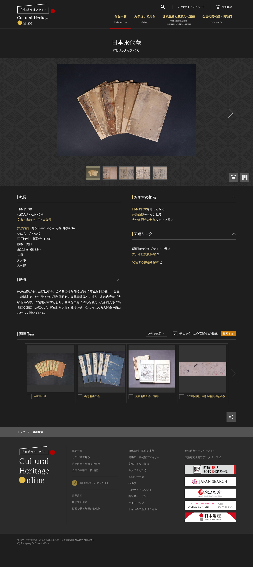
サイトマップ (136, 502)
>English (227, 6)
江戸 (37, 219)
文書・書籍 (24, 219)
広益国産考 (40, 396)
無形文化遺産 (79, 502)
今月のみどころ (138, 470)
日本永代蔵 (139, 209)
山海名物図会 (92, 396)
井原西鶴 (23, 228)
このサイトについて (191, 6)
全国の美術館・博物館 (217, 19)
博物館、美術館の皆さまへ (144, 457)
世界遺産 (77, 495)
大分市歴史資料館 (144, 219)
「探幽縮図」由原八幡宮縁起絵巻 (205, 396)
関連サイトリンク (139, 496)
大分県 (46, 219)
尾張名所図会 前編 (147, 396)
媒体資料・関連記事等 (141, 450)
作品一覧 (120, 19)
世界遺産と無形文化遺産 (178, 20)
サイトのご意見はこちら (143, 509)
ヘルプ (132, 483)
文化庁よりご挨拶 (139, 463)
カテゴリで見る (144, 19)
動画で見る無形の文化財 (86, 508)
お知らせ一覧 (136, 476)
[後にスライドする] (230, 113)
